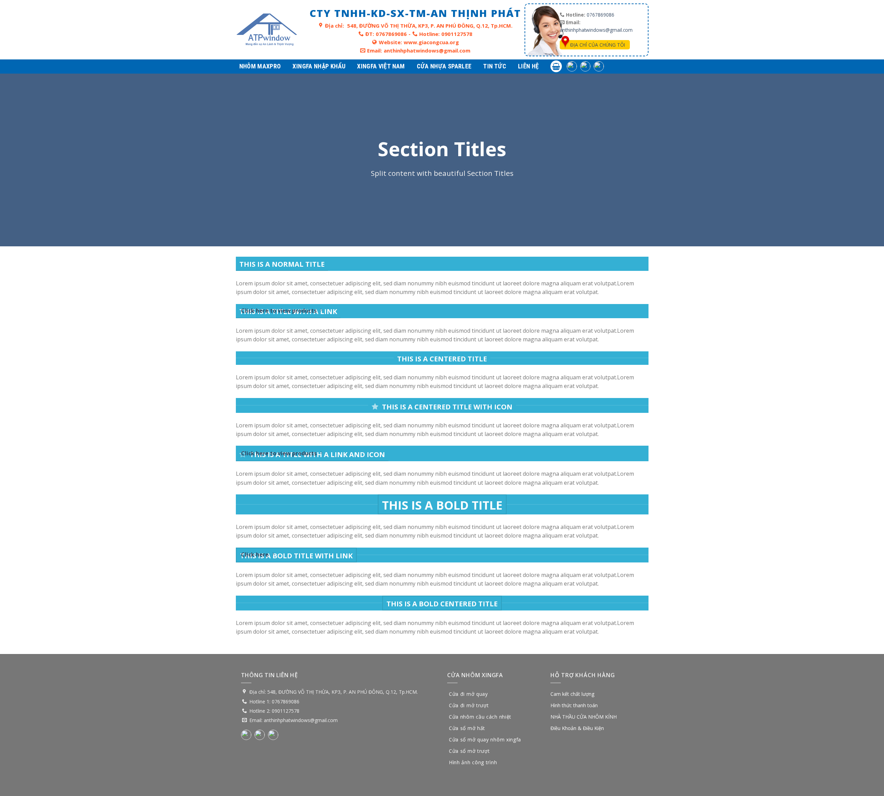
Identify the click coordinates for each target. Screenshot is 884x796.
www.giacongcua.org (431, 42)
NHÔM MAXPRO (260, 66)
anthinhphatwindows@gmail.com (427, 50)
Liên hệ (528, 66)
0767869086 (391, 33)
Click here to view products (279, 310)
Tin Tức (494, 66)
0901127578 (456, 33)
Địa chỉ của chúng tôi (597, 44)
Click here (255, 554)
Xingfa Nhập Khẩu (318, 66)
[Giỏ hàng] (556, 66)
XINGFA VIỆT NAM (381, 66)
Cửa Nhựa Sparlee (444, 66)
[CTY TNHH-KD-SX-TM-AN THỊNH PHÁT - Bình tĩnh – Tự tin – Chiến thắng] (267, 30)
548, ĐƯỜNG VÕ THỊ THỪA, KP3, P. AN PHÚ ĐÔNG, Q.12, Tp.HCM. (429, 25)
